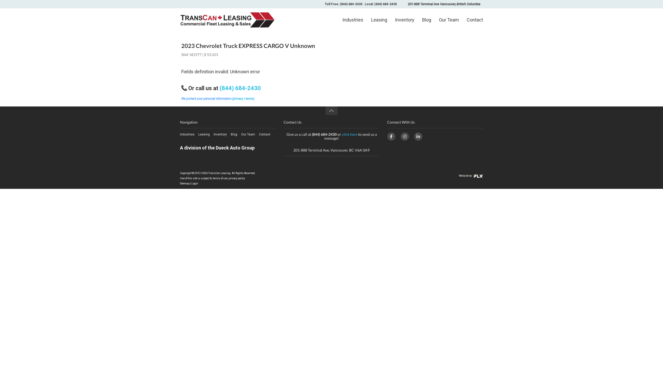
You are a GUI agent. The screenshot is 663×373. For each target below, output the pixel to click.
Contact (475, 20)
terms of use (220, 178)
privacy (238, 99)
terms (249, 99)
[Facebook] (391, 136)
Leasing (379, 20)
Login (194, 183)
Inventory (404, 20)
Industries (352, 20)
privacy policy (237, 178)
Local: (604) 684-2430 (381, 4)
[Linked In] (418, 136)
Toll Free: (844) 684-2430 (343, 4)
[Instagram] (405, 136)
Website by (465, 175)
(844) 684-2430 (240, 88)
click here (349, 134)
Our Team (449, 20)
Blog (426, 20)
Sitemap (185, 183)
